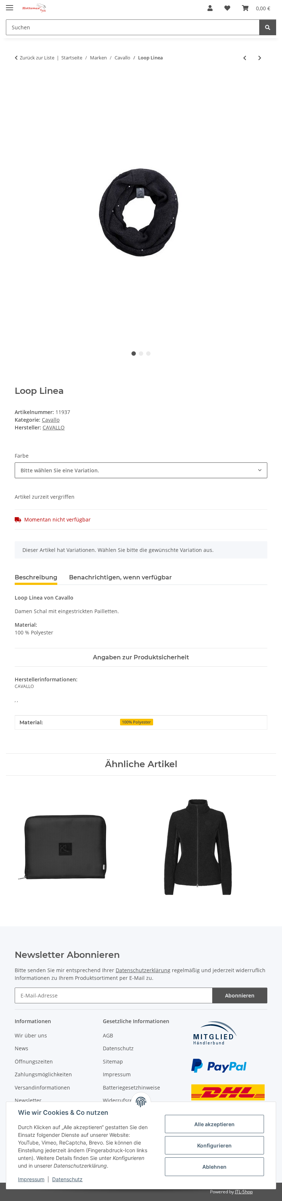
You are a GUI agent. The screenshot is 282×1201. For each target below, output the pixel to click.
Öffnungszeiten (34, 1061)
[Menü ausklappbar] (9, 4)
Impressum (31, 1179)
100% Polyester (136, 722)
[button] (210, 8)
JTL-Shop (244, 1192)
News (21, 1048)
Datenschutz (67, 1179)
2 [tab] (141, 353)
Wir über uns (31, 1035)
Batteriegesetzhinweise (131, 1087)
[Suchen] (267, 27)
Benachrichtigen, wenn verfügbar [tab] (120, 577)
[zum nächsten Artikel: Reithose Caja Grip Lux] (259, 58)
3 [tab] (148, 353)
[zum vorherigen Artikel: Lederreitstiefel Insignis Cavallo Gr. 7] (244, 58)
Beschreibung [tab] (36, 577)
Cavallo (50, 419)
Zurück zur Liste (37, 57)
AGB (108, 1035)
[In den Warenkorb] (20, 82)
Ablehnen (214, 1167)
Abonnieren (239, 995)
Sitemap (113, 1061)
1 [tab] (133, 353)
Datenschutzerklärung (143, 970)
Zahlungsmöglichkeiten (43, 1074)
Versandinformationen (42, 1087)
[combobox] (141, 470)
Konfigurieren (214, 1145)
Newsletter (28, 1100)
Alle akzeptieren (214, 1124)
